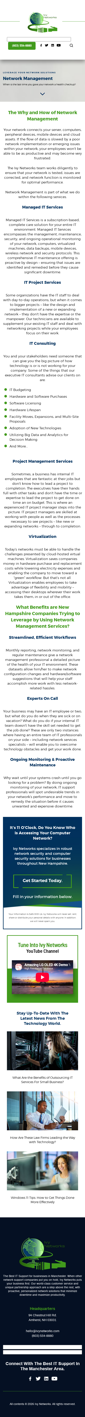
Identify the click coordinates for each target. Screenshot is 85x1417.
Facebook (41, 45)
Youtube (58, 45)
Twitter (46, 45)
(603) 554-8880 (22, 45)
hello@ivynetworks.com (42, 1331)
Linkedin (52, 45)
